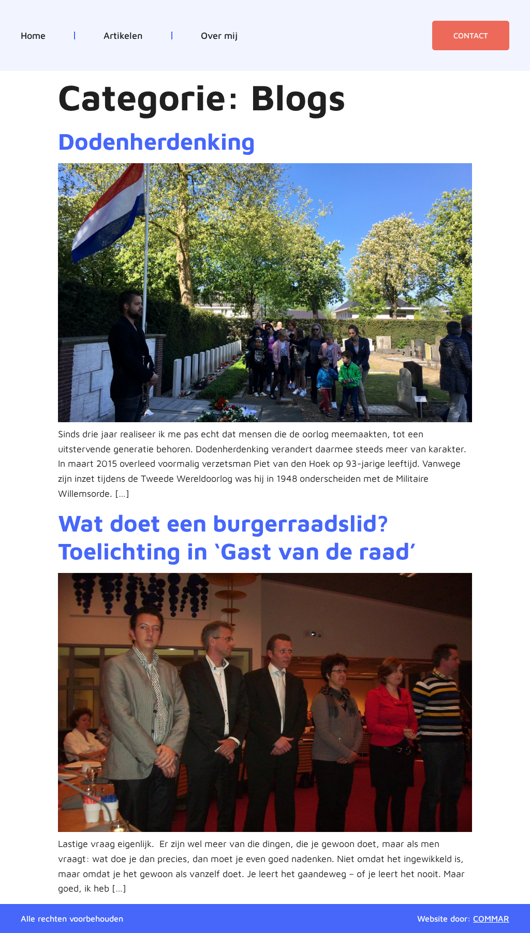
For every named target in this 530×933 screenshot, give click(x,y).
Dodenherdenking (156, 140)
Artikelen (123, 36)
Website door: (463, 918)
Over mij (219, 36)
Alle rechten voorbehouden (72, 918)
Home (33, 36)
